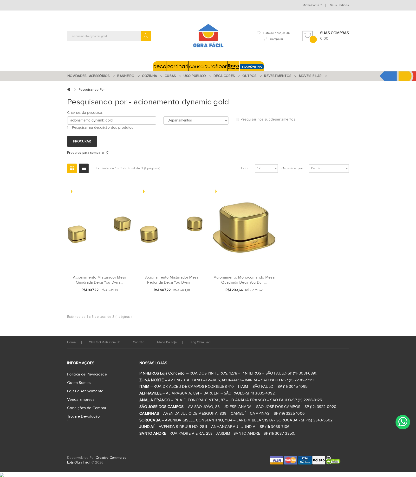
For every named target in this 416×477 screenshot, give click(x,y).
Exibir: (245, 168)
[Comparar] (120, 290)
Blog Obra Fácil (200, 342)
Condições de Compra (86, 408)
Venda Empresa (80, 399)
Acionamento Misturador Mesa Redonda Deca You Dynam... (171, 280)
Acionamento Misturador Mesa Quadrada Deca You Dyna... (99, 280)
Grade (72, 168)
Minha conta (311, 5)
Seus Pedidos (339, 5)
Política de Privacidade (87, 374)
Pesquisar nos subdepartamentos (267, 119)
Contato (138, 342)
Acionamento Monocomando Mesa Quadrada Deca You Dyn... (244, 280)
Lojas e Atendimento (85, 391)
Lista (84, 168)
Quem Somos (79, 383)
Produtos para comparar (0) (88, 153)
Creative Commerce (111, 458)
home (71, 342)
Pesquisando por (91, 90)
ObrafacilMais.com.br (104, 342)
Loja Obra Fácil (79, 462)
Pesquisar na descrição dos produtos (102, 128)
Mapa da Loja (167, 342)
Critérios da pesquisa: (85, 113)
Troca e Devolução (83, 416)
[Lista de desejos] (112, 290)
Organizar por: (292, 168)
